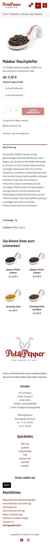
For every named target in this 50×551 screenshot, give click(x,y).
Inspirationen (25, 451)
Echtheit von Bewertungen (15, 518)
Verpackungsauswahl (13, 81)
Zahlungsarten (10, 507)
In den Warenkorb (33, 111)
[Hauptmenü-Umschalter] (38, 6)
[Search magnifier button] (45, 5)
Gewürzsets (25, 458)
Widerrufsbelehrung (12, 514)
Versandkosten (22, 133)
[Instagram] (28, 540)
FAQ (25, 454)
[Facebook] (21, 540)
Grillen (17, 120)
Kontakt (25, 462)
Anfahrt (25, 465)
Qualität (25, 447)
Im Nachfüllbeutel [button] (14, 88)
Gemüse (24, 120)
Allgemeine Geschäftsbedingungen (19, 499)
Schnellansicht (13, 263)
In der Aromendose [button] (14, 95)
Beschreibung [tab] (9, 147)
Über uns (25, 443)
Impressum (8, 521)
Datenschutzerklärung (14, 510)
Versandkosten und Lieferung (17, 503)
